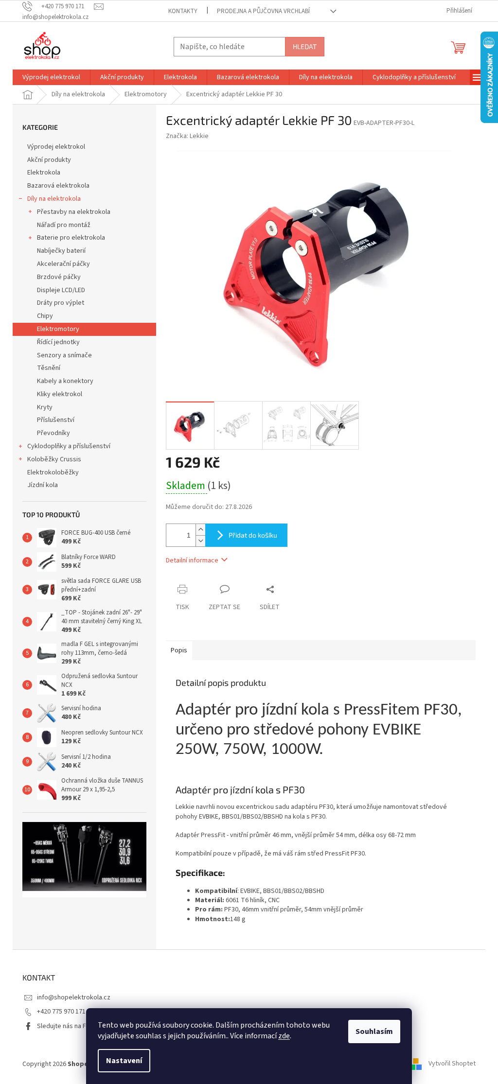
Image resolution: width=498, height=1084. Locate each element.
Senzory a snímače (64, 355)
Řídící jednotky (58, 342)
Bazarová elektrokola (58, 186)
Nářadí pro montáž (63, 225)
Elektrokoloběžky (53, 472)
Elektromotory (58, 329)
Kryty (45, 407)
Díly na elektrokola (54, 199)
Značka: (187, 136)
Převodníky (53, 433)
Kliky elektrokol (59, 394)
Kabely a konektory (65, 381)
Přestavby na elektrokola (73, 212)
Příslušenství (55, 420)
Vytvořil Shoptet (452, 1064)
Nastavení (124, 1060)
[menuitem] (51, 77)
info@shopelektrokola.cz (73, 997)
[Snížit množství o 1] (200, 540)
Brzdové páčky (59, 277)
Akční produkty (49, 160)
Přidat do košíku (253, 535)
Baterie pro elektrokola (71, 238)
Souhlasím (374, 1031)
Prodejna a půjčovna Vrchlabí (263, 11)
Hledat (305, 46)
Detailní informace (192, 560)
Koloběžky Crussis (54, 459)
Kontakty (182, 11)
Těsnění (48, 368)
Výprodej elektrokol (56, 147)
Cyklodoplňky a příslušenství (68, 446)
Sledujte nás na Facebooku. (77, 1026)
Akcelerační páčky (63, 264)
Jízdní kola (42, 485)
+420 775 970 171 (61, 1011)
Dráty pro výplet (60, 303)
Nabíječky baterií (61, 251)
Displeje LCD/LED (61, 290)
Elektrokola (43, 172)
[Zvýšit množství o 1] (200, 529)
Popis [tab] (179, 650)
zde (284, 1036)
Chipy (45, 316)
